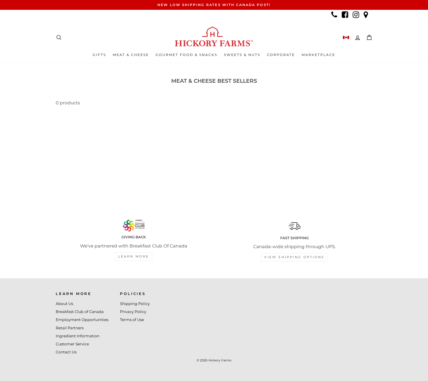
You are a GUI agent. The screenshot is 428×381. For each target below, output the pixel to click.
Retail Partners (70, 328)
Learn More (133, 256)
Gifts (99, 55)
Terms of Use (132, 319)
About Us (64, 303)
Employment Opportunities (82, 319)
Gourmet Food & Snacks (186, 55)
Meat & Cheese (131, 55)
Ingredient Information (77, 336)
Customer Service (72, 344)
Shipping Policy (135, 303)
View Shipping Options (294, 257)
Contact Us (66, 352)
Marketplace (318, 55)
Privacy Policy (133, 311)
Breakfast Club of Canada (80, 311)
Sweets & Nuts (242, 55)
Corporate (281, 55)
